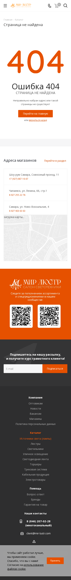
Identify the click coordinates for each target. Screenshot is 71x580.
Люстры (35, 443)
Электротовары (35, 479)
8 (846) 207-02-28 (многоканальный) (38, 523)
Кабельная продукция (35, 474)
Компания (35, 397)
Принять (55, 560)
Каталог (35, 432)
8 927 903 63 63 (17, 210)
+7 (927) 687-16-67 (18, 178)
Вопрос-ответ (35, 494)
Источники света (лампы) (35, 438)
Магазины (35, 419)
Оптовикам (36, 403)
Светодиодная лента (36, 459)
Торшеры (35, 464)
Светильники (35, 449)
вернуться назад (38, 120)
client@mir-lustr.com (38, 533)
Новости (35, 408)
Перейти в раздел (55, 160)
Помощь (35, 488)
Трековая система (35, 469)
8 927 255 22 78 (17, 195)
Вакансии (35, 413)
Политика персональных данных (35, 424)
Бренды (35, 499)
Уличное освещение (35, 454)
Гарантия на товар (35, 504)
